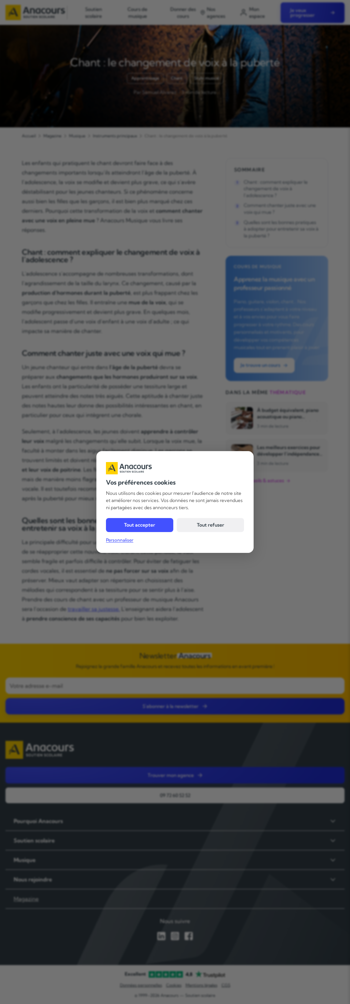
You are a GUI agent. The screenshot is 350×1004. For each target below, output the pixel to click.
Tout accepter (139, 525)
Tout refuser (210, 525)
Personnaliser (119, 540)
